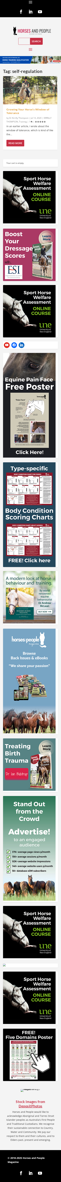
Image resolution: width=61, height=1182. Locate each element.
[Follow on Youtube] (40, 12)
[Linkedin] (21, 345)
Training (23, 121)
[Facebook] (14, 345)
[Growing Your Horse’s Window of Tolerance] (30, 90)
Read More (15, 143)
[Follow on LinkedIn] (30, 12)
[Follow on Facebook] (21, 12)
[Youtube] (7, 345)
